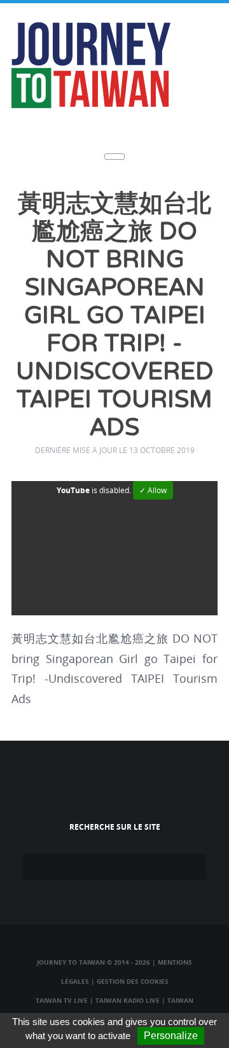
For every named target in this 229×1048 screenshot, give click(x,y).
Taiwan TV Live (62, 1000)
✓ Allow (153, 490)
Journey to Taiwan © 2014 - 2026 (93, 962)
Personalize (171, 1035)
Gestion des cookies (133, 981)
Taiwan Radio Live (127, 1000)
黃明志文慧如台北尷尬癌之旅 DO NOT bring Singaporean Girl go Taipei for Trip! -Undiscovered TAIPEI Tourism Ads (115, 316)
